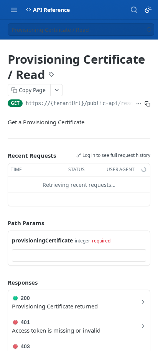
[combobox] (79, 255)
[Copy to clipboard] (147, 104)
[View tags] (51, 75)
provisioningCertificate (42, 240)
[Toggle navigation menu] (14, 9)
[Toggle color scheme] (148, 9)
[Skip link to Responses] (2, 282)
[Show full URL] (139, 104)
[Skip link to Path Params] (2, 223)
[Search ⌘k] (134, 9)
